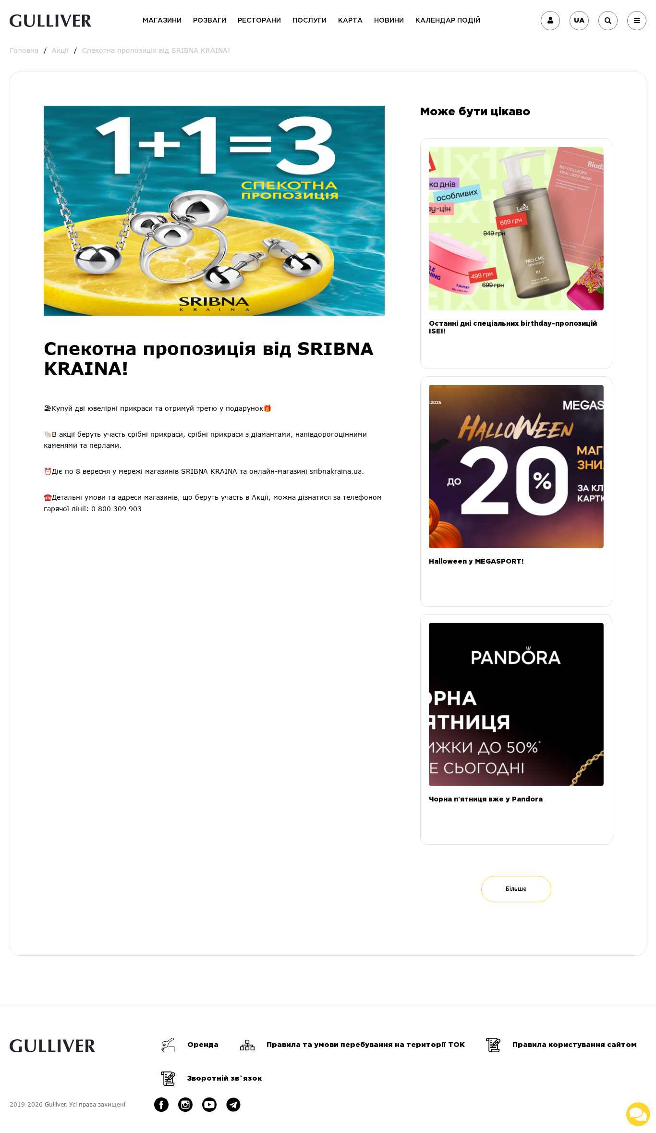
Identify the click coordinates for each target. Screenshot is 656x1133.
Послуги (309, 21)
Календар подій (447, 21)
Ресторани (259, 21)
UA (579, 21)
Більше (516, 889)
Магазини (162, 21)
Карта (350, 21)
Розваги (209, 21)
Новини (389, 21)
